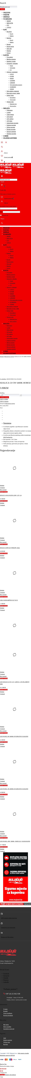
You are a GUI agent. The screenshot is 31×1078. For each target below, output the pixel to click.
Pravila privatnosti (8, 1015)
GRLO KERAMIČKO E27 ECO (9, 600)
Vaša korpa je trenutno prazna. (8, 194)
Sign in (6, 152)
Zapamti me (5, 215)
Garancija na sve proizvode (8, 927)
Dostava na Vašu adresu (7, 937)
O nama (5, 1009)
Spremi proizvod (8, 157)
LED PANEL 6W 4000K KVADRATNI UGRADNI (14, 736)
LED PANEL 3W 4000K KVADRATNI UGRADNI (14, 789)
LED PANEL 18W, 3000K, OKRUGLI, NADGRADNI (15, 841)
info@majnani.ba (7, 437)
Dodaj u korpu (4, 397)
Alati (4, 1038)
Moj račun (6, 1024)
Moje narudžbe (7, 1026)
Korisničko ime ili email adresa (8, 206)
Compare (2, 1074)
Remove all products (10, 1074)
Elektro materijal (7, 1040)
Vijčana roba (6, 1042)
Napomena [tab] (7, 423)
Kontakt (5, 1011)
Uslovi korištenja (7, 1013)
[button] (4, 492)
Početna (2, 356)
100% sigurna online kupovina (9, 918)
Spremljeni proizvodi (8, 1029)
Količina (2, 393)
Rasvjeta (5, 1044)
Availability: (3, 379)
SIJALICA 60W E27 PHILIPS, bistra (10, 547)
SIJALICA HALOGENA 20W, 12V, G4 (10, 495)
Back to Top (3, 1064)
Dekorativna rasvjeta (9, 356)
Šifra (1, 212)
